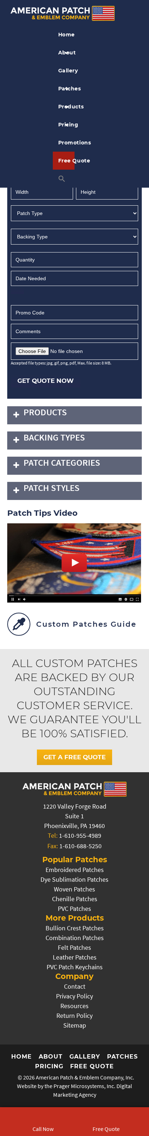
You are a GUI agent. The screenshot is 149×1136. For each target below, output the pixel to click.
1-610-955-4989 (80, 835)
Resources (74, 1006)
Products (66, 106)
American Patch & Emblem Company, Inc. (85, 1077)
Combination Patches (75, 938)
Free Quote (66, 160)
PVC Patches (74, 908)
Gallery (66, 70)
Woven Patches (74, 889)
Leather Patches (75, 957)
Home (66, 34)
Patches (66, 88)
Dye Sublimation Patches (74, 879)
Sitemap (74, 1025)
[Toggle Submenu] (16, 415)
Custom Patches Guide (86, 624)
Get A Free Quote (74, 757)
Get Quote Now (45, 380)
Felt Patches (74, 947)
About (66, 52)
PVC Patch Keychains (75, 967)
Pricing (66, 124)
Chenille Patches (74, 899)
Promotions (66, 142)
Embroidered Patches (75, 870)
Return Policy (74, 1015)
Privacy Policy (74, 996)
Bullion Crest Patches (75, 928)
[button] (64, 179)
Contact (74, 986)
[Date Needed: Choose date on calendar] (17, 290)
